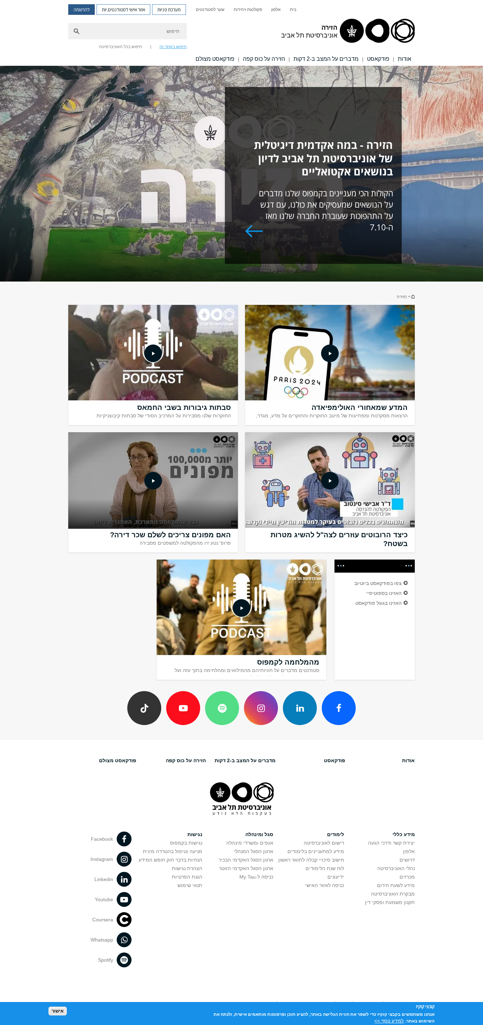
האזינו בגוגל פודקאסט (378, 603)
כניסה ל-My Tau (256, 877)
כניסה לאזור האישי (324, 885)
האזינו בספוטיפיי (384, 593)
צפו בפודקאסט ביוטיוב (378, 583)
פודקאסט (378, 59)
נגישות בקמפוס (186, 843)
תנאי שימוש (190, 885)
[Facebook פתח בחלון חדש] (338, 708)
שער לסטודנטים (210, 9)
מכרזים (407, 877)
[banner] (241, 33)
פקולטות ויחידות (248, 9)
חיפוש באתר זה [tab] (173, 46)
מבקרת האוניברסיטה (393, 894)
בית (293, 9)
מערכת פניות (169, 9)
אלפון (276, 9)
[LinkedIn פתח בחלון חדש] (299, 708)
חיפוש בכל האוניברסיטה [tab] (120, 46)
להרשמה (81, 9)
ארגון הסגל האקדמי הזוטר (246, 868)
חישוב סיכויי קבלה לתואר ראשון (311, 860)
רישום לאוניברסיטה (324, 843)
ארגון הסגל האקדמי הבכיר (246, 860)
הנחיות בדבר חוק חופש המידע (170, 860)
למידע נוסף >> (389, 1020)
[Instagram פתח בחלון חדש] (261, 708)
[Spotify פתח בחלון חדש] (222, 708)
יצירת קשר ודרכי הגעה (391, 843)
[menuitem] (293, 10)
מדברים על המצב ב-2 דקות (326, 59)
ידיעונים (335, 877)
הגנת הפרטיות (187, 877)
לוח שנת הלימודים (324, 868)
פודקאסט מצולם (215, 59)
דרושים (407, 860)
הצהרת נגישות (187, 868)
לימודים (335, 834)
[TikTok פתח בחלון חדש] (144, 708)
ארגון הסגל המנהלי (253, 851)
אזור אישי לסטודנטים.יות (123, 9)
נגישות (194, 834)
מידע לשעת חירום (396, 885)
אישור (58, 1011)
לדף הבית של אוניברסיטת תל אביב (413, 297)
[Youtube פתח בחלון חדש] (183, 708)
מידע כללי (403, 834)
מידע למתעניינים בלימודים (315, 851)
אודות (404, 59)
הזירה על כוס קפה (264, 59)
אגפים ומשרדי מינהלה (249, 843)
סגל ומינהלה (259, 834)
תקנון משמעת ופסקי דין (390, 902)
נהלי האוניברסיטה (396, 868)
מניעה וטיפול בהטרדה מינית (172, 851)
